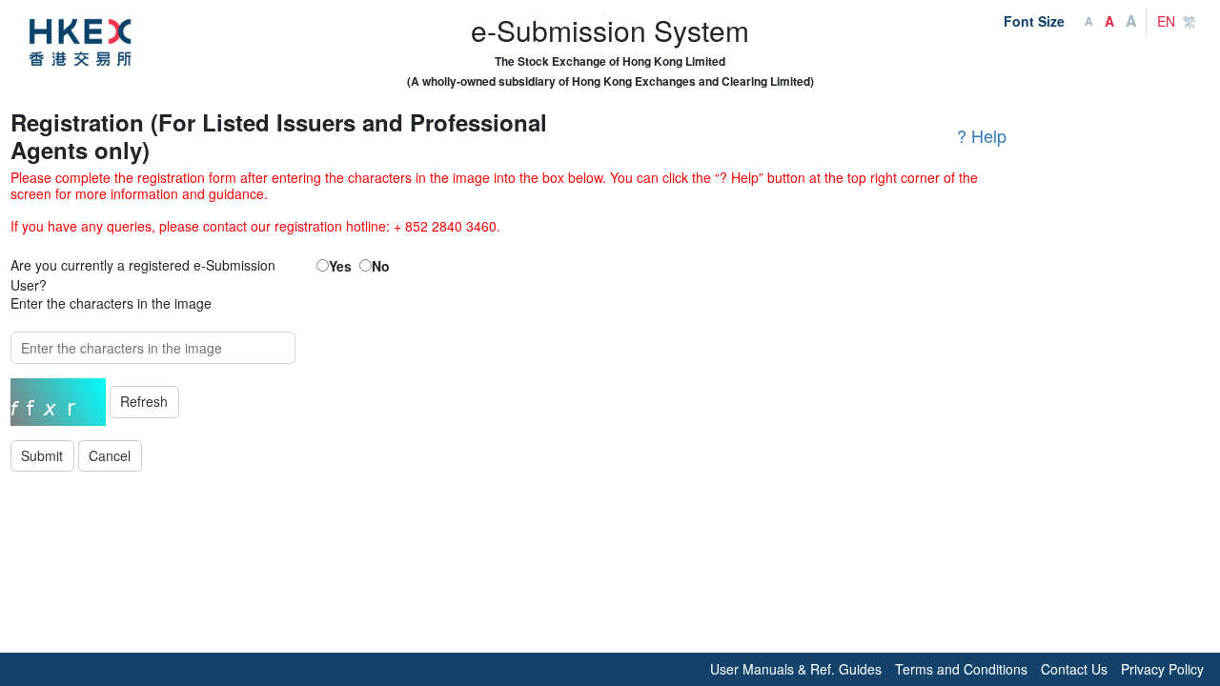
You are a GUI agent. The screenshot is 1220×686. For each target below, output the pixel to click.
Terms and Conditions (961, 668)
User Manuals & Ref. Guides (796, 668)
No (381, 265)
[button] (110, 456)
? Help (981, 135)
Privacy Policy (1162, 668)
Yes (340, 265)
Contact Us (1074, 668)
